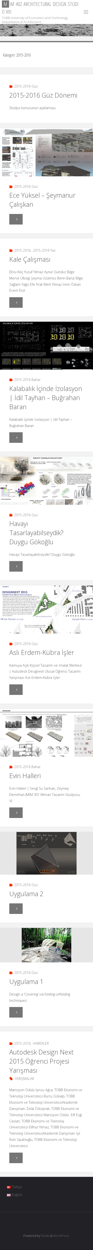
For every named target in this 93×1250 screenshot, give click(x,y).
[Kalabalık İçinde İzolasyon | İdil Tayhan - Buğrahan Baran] (46, 355)
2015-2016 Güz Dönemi (43, 95)
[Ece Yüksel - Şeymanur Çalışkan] (46, 161)
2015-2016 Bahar (27, 379)
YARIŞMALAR (24, 1078)
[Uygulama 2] (46, 853)
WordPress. (61, 1235)
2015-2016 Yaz (44, 250)
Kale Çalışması (30, 259)
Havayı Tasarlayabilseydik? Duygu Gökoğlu (36, 532)
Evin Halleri (25, 775)
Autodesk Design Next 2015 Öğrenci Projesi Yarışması (41, 1061)
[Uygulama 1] (46, 945)
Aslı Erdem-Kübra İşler (41, 652)
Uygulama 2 (26, 893)
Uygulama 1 (26, 981)
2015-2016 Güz (26, 86)
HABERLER (41, 1043)
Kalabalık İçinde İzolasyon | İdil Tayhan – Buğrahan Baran (45, 397)
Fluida (44, 1235)
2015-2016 (22, 250)
